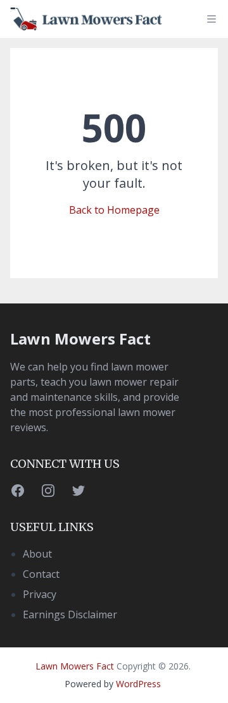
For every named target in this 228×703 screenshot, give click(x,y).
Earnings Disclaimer (70, 614)
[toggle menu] (211, 19)
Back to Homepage (114, 210)
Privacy (39, 594)
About (37, 554)
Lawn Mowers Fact (80, 338)
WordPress (138, 684)
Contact (41, 574)
